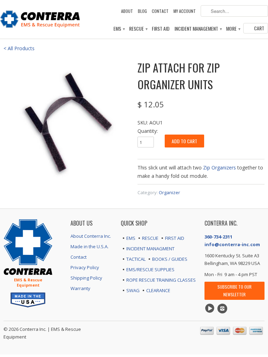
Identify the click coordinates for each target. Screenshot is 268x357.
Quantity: (147, 131)
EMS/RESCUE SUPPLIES (150, 269)
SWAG (133, 290)
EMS (118, 28)
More (233, 28)
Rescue (138, 28)
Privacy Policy (84, 267)
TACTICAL (136, 259)
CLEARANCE (158, 290)
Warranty (80, 288)
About (127, 11)
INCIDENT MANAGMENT (150, 248)
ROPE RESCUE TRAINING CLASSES (161, 280)
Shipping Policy (86, 278)
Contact (160, 11)
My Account (184, 11)
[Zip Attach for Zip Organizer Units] (67, 122)
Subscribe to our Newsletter (234, 290)
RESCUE (150, 238)
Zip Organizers (219, 167)
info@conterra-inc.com (232, 244)
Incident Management (197, 28)
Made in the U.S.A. (89, 246)
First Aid (161, 28)
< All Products (19, 48)
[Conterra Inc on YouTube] (210, 308)
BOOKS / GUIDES (169, 259)
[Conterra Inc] (40, 18)
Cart (259, 28)
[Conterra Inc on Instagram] (223, 308)
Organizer (169, 192)
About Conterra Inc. (90, 236)
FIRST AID (174, 238)
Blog (142, 11)
